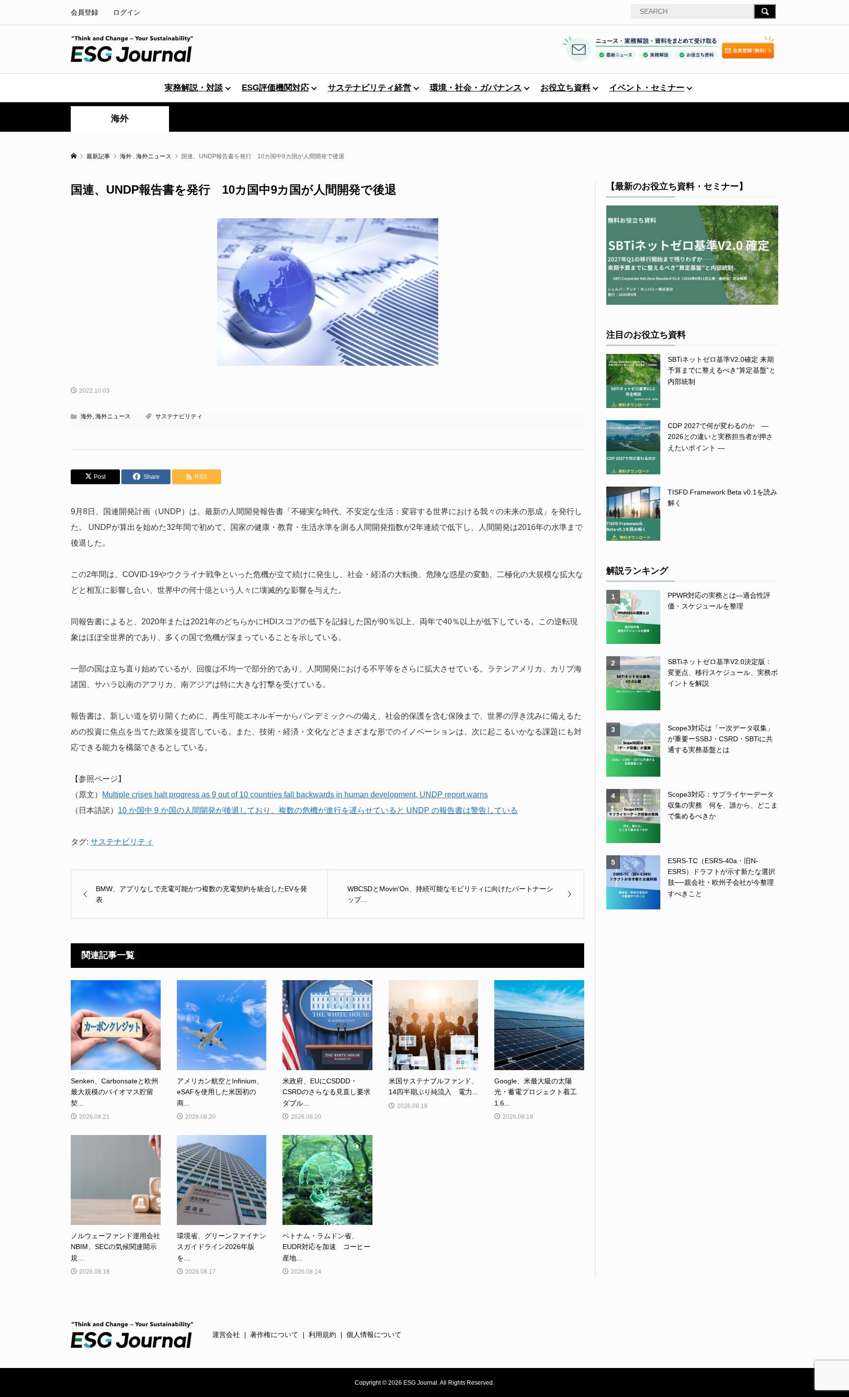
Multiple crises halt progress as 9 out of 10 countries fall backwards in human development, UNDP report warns (295, 794)
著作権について (274, 1335)
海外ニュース (113, 416)
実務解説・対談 (194, 87)
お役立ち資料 (565, 87)
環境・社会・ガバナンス (476, 87)
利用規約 (322, 1335)
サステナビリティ (178, 416)
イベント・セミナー (646, 87)
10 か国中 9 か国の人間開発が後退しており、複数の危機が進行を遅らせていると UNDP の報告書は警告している (318, 810)
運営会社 (226, 1335)
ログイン (127, 12)
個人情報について (373, 1335)
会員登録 (84, 12)
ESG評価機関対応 (275, 87)
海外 (120, 118)
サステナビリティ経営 (369, 87)
